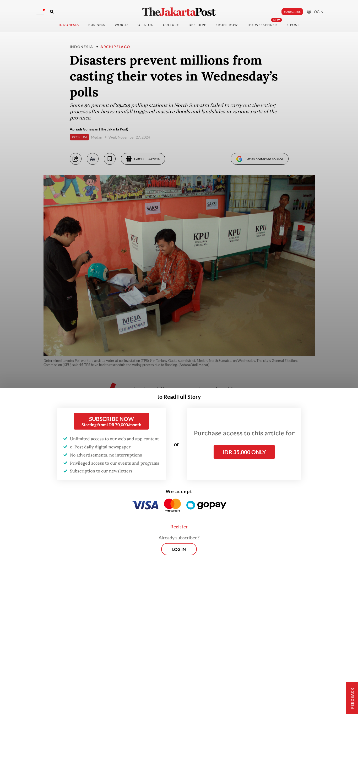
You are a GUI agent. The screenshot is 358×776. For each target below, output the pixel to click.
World (121, 25)
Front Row (227, 25)
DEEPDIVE (198, 25)
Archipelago (115, 46)
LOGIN (317, 11)
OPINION (146, 25)
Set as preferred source (264, 159)
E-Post (293, 25)
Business (96, 25)
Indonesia (69, 25)
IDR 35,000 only (244, 452)
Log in (179, 549)
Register (179, 526)
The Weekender (262, 25)
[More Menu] (40, 12)
